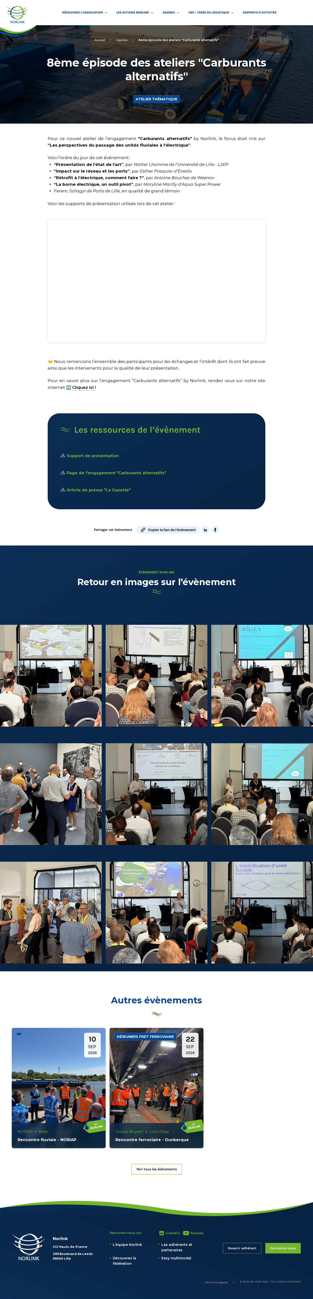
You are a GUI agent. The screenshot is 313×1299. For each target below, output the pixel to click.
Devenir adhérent (242, 1248)
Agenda (169, 12)
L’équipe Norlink (127, 1244)
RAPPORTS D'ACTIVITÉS (260, 12)
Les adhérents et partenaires (176, 1247)
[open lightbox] (51, 676)
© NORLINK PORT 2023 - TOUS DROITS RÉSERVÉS (270, 1281)
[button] (87, 12)
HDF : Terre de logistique (209, 12)
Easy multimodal (176, 1258)
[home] (17, 14)
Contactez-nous (283, 1248)
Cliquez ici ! (84, 387)
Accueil (100, 40)
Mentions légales (216, 1282)
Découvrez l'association (82, 12)
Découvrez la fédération (124, 1261)
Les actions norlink (132, 12)
